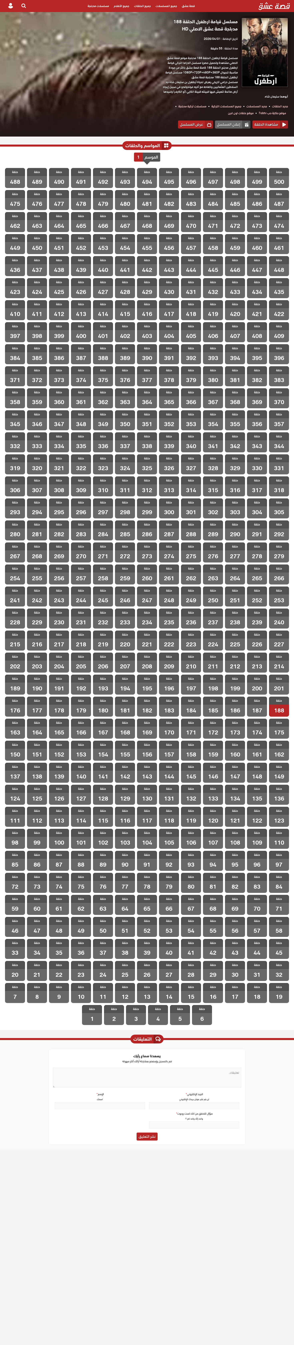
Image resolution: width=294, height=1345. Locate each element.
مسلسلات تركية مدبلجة (192, 106)
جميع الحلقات (142, 6)
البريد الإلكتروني (194, 1094)
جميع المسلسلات (166, 6)
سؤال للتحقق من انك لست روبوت (194, 1113)
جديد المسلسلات (256, 106)
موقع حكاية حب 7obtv (272, 113)
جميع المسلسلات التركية (226, 106)
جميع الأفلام (121, 6)
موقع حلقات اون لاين (241, 113)
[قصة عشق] (274, 6)
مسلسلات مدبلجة (98, 6)
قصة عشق (188, 6)
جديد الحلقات (280, 106)
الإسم (100, 1094)
